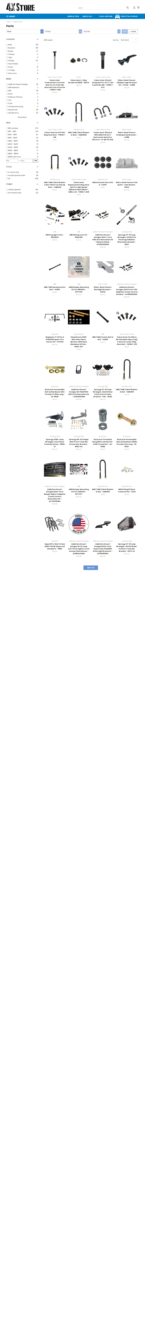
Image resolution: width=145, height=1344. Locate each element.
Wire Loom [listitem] (12, 73)
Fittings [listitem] (11, 60)
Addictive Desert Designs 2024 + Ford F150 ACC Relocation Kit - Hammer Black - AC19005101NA (102, 240)
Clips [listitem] (10, 57)
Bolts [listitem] (10, 45)
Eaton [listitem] (10, 94)
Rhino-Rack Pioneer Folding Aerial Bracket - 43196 (126, 134)
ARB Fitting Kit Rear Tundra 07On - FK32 (127, 490)
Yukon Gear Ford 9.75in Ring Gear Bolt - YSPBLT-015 (55, 134)
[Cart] (138, 7)
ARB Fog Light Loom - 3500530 (55, 236)
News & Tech (73, 16)
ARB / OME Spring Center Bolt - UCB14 (55, 288)
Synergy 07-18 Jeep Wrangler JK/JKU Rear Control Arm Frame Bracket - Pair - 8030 (103, 393)
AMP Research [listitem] (13, 87)
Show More (22, 117)
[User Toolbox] (134, 7)
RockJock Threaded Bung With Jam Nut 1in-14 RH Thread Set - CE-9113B (102, 443)
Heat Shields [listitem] (13, 64)
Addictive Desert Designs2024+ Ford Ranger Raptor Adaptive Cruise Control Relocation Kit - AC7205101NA (55, 495)
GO (35, 161)
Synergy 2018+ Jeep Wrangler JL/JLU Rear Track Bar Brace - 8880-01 (54, 443)
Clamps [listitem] (11, 54)
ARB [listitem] (9, 91)
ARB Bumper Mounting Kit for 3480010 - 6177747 (79, 491)
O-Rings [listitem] (11, 70)
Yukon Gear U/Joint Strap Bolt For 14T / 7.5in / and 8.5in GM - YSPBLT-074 (102, 83)
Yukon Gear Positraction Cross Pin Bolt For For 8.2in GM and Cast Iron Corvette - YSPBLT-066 (54, 85)
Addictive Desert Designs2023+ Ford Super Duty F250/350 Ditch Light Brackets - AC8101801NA (102, 549)
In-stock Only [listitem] (13, 172)
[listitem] (21, 128)
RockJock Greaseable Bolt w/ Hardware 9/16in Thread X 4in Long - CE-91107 (126, 443)
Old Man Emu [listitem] (13, 113)
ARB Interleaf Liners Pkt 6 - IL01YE (102, 183)
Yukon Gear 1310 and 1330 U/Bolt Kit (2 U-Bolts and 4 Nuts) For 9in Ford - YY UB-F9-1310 (102, 136)
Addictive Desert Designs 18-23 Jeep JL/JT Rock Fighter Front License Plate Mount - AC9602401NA (79, 549)
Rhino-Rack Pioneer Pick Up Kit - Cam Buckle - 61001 (127, 184)
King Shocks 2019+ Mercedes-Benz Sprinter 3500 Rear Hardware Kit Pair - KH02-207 (78, 342)
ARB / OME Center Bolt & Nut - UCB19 (102, 338)
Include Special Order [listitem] (16, 175)
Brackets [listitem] (11, 48)
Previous (139, 1337)
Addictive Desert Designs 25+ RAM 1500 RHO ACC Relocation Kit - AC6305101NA (78, 393)
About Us (86, 16)
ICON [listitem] (10, 103)
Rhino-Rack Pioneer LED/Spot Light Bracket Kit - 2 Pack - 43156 (127, 82)
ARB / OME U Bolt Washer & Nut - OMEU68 (103, 490)
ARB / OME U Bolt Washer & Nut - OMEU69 (127, 390)
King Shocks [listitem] (13, 110)
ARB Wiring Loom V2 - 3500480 (78, 236)
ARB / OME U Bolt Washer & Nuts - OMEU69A (78, 133)
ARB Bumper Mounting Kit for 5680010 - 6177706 (79, 289)
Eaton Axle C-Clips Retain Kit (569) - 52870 (78, 81)
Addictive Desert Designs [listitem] (18, 84)
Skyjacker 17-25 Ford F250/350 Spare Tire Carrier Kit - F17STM (55, 339)
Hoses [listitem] (10, 67)
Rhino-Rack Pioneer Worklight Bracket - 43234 (103, 289)
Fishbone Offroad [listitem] (15, 97)
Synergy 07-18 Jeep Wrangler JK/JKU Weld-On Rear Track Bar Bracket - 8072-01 (126, 547)
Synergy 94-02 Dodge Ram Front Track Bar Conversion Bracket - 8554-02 (78, 443)
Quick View (54, 58)
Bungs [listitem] (10, 51)
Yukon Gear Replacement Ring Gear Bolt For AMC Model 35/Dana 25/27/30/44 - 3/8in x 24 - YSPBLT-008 (78, 187)
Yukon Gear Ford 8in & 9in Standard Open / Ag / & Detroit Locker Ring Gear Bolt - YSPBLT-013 (127, 340)
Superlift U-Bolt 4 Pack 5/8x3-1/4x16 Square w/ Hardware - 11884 (55, 546)
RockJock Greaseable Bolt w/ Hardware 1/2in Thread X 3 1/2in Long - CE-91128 (55, 393)
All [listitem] (9, 178)
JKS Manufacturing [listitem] (15, 106)
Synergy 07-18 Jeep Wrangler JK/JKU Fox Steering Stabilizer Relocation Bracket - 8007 (126, 240)
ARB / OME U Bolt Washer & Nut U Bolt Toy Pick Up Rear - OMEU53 (54, 184)
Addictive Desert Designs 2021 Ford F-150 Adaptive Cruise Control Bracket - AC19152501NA (127, 290)
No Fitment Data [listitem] (14, 193)
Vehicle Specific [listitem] (14, 189)
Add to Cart (55, 62)
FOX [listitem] (9, 100)
